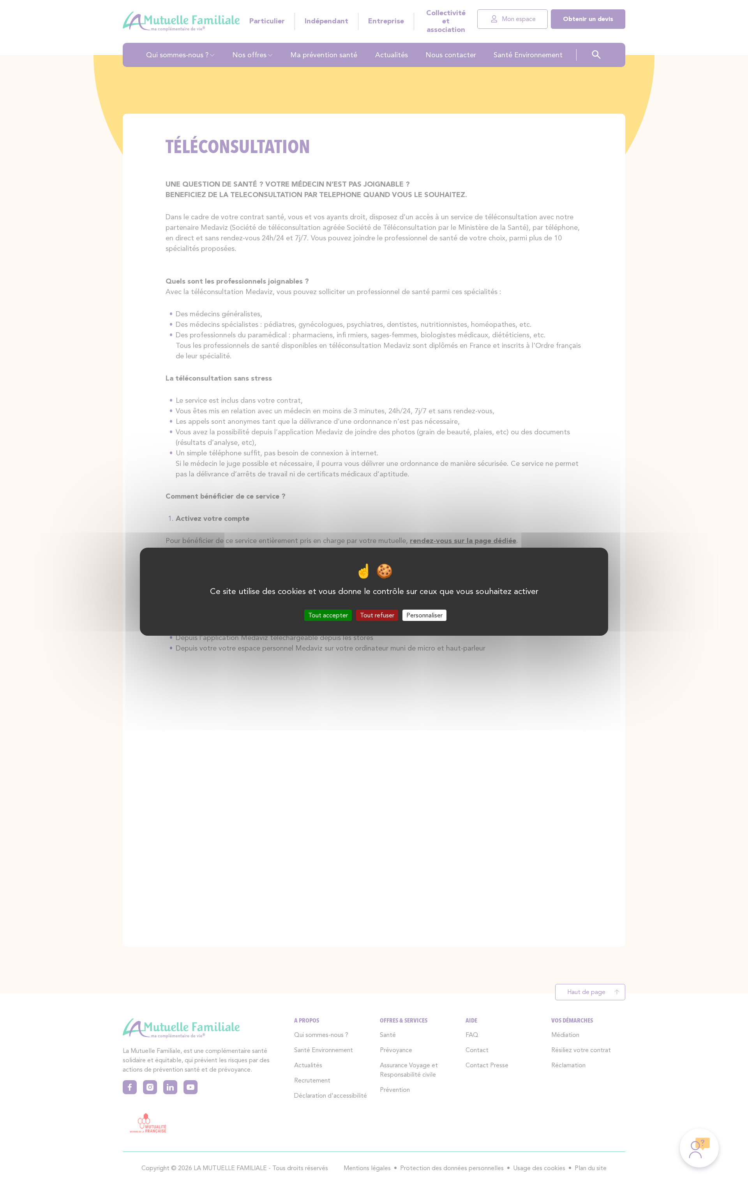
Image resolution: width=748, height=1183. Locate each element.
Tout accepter (328, 615)
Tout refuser (377, 615)
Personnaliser (424, 615)
